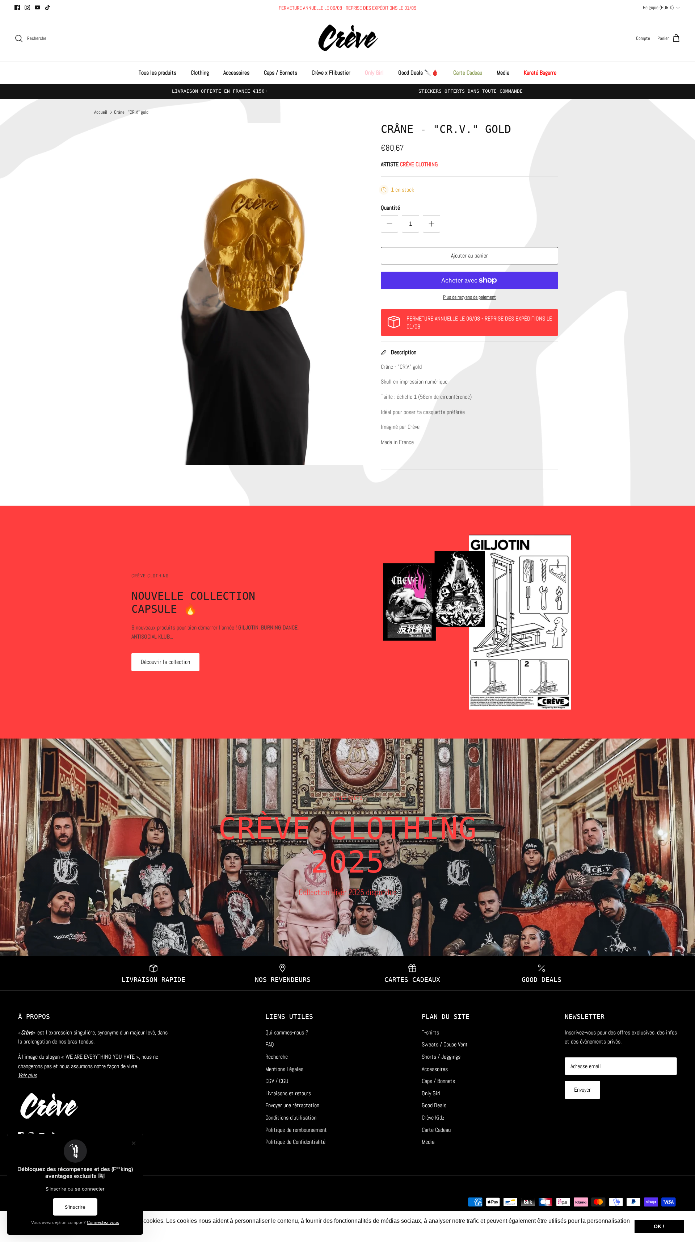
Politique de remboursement (296, 1130)
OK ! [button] (659, 1226)
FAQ (269, 1044)
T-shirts (430, 1032)
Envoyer (582, 1089)
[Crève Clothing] (347, 38)
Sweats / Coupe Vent (445, 1044)
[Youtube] (37, 7)
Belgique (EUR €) (658, 7)
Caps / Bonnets (280, 72)
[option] (251, 294)
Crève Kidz (433, 1117)
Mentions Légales (284, 1069)
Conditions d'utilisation (290, 1117)
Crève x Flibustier (331, 72)
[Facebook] (17, 7)
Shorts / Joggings (441, 1057)
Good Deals (434, 1105)
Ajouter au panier (469, 255)
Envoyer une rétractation (292, 1105)
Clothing (200, 72)
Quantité (390, 208)
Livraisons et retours (288, 1093)
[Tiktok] (47, 7)
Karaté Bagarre (540, 72)
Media (503, 72)
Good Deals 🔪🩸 (418, 72)
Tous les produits (157, 72)
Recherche (276, 1057)
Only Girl (374, 72)
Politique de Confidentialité (295, 1142)
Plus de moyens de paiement (469, 297)
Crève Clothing (419, 164)
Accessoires (236, 72)
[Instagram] (27, 7)
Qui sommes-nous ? (286, 1032)
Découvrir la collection (165, 662)
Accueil (100, 112)
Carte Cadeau (467, 72)
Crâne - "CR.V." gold (131, 112)
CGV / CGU (276, 1081)
